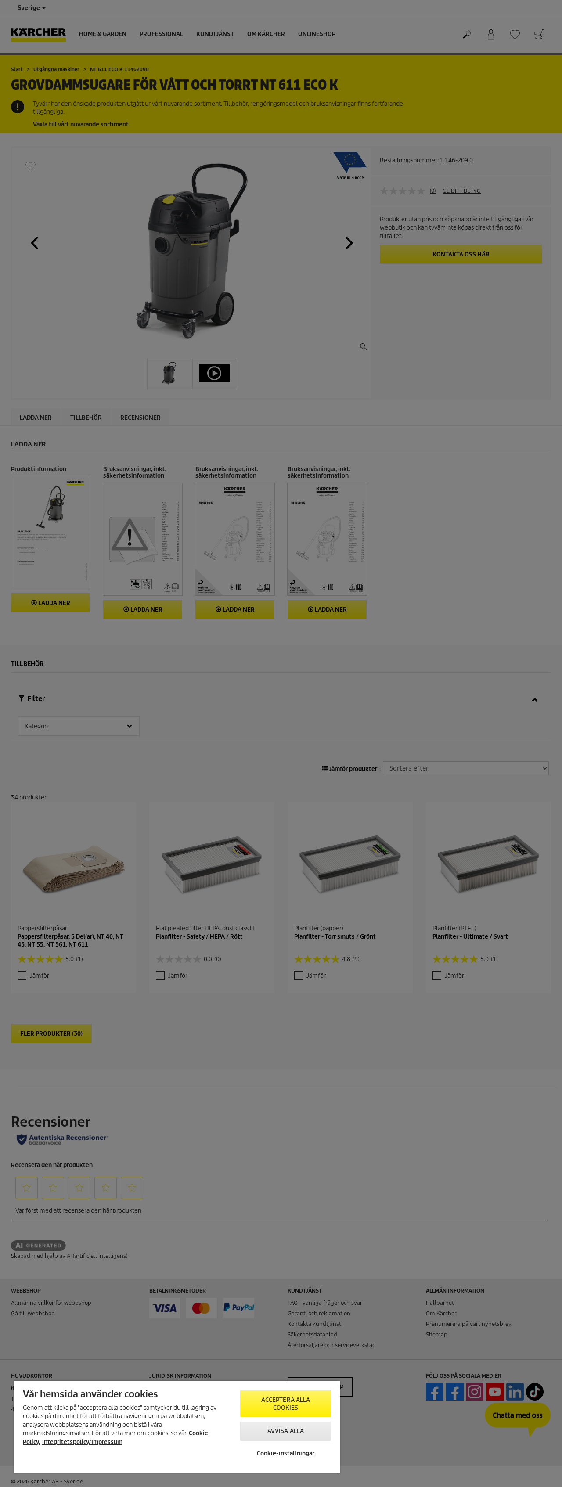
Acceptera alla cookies (285, 1403)
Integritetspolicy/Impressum (82, 1442)
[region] (177, 1427)
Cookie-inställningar (286, 1453)
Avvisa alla (285, 1431)
